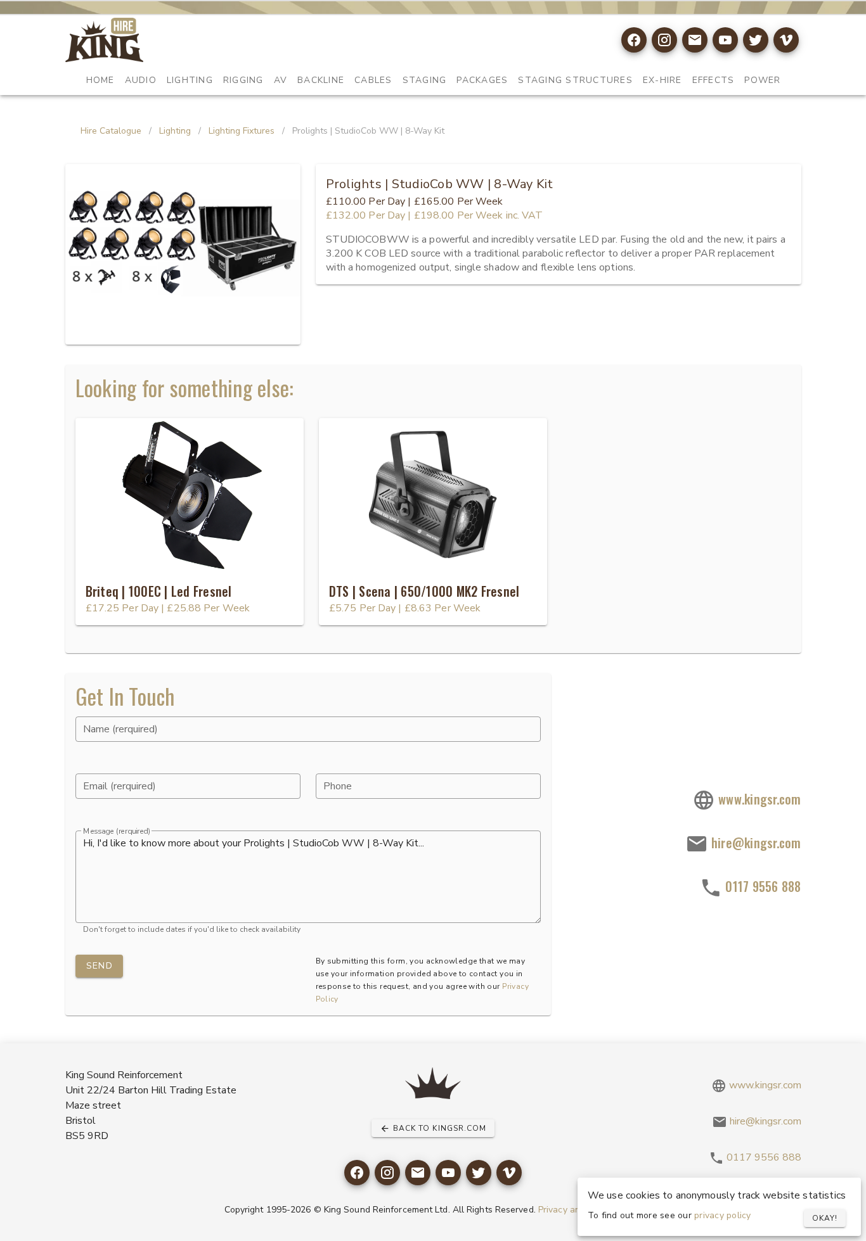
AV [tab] (280, 80)
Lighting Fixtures (242, 131)
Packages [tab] (482, 80)
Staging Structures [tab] (575, 80)
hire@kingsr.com (754, 842)
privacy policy (722, 1215)
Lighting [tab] (189, 80)
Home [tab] (100, 80)
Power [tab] (762, 80)
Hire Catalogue (111, 131)
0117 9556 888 (761, 886)
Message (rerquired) (116, 831)
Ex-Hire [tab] (662, 80)
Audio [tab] (140, 80)
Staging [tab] (424, 80)
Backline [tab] (320, 80)
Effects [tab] (713, 80)
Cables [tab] (373, 80)
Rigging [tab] (243, 80)
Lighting (175, 131)
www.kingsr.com (758, 798)
